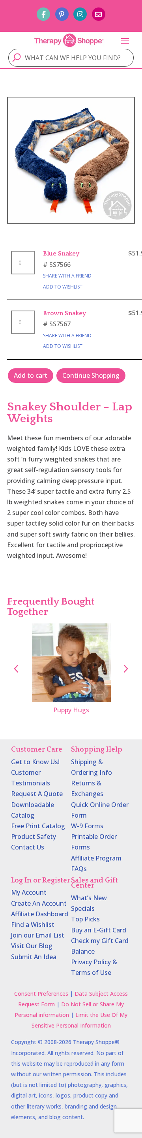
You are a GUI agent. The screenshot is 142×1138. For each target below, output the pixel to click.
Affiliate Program (96, 858)
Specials (83, 908)
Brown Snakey (64, 313)
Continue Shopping (91, 375)
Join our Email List (37, 935)
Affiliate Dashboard (39, 914)
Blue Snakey (61, 253)
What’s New (89, 897)
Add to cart (30, 375)
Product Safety (33, 836)
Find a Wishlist (32, 924)
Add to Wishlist (62, 286)
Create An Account (39, 903)
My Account (29, 892)
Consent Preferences (41, 993)
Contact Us (27, 847)
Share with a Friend (67, 275)
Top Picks (85, 919)
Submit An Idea (33, 956)
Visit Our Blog (31, 945)
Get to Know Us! (35, 761)
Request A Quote (37, 793)
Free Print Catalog (38, 826)
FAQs (79, 868)
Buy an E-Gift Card (98, 930)
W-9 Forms (87, 826)
